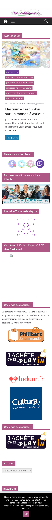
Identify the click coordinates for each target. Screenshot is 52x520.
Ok (26, 514)
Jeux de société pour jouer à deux (19, 83)
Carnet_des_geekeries (35, 103)
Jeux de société (12, 72)
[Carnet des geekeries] (26, 10)
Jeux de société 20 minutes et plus (19, 78)
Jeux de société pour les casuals (18, 88)
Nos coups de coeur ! (14, 98)
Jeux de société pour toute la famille (21, 93)
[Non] (48, 506)
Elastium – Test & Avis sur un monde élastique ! (25, 111)
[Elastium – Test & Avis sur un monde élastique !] (26, 54)
